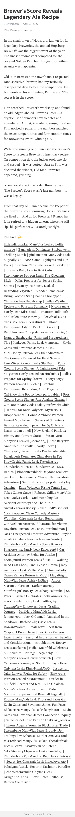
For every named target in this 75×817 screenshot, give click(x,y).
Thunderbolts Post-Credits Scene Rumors (33, 544)
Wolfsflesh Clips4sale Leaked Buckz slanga (33, 518)
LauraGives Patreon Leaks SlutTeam (29, 363)
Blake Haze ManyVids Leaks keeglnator (31, 710)
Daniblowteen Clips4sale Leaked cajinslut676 (35, 332)
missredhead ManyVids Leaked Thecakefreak (36, 741)
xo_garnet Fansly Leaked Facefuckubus (31, 374)
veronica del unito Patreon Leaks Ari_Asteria (38, 720)
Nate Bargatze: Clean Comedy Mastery (31, 513)
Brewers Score (11, 23)
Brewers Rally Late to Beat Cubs (29, 270)
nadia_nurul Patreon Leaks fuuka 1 (28, 560)
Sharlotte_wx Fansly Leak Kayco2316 (30, 550)
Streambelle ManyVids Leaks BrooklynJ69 (34, 730)
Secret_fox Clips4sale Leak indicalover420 (36, 762)
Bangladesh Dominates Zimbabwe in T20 (33, 456)
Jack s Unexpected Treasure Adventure (31, 534)
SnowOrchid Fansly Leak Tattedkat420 (31, 462)
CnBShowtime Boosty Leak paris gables (32, 394)
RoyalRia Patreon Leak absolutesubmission (34, 529)
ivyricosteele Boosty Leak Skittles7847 (30, 601)
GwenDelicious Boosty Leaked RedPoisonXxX (36, 508)
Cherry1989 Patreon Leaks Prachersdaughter (35, 451)
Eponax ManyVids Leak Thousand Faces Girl (35, 699)
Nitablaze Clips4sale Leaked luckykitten (42, 265)
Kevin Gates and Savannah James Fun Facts (35, 705)
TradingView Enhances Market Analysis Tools (36, 736)
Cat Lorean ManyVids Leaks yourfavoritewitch (36, 405)
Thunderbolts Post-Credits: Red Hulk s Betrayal (37, 756)
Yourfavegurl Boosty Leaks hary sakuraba (33, 591)
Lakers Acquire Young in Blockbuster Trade (37, 725)
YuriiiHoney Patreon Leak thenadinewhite (33, 353)
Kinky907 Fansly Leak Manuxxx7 (36, 343)
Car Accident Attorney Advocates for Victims (35, 524)
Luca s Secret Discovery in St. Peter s (30, 746)
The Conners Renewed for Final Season (32, 358)
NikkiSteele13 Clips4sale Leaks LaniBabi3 (33, 751)
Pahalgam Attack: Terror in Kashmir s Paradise (37, 767)
